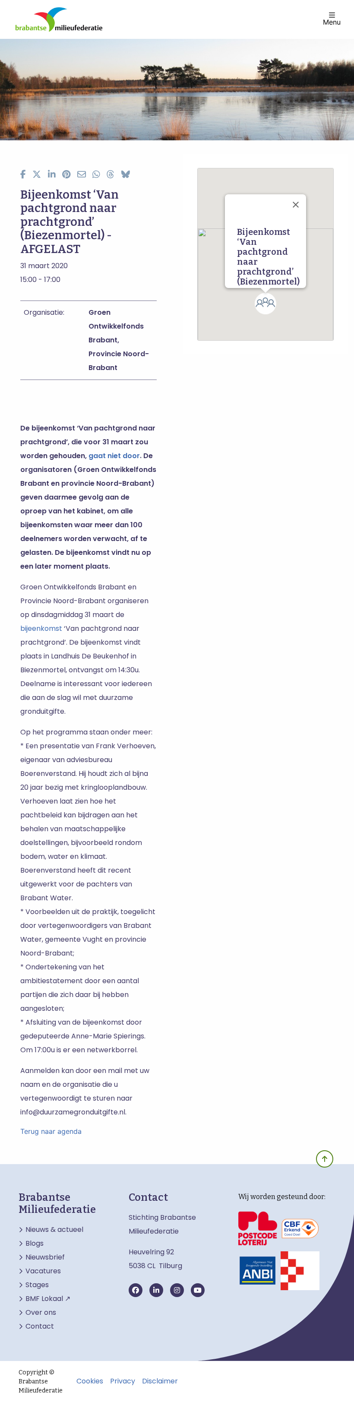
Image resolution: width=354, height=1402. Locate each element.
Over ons (40, 1312)
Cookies (89, 1381)
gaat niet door (114, 456)
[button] (265, 303)
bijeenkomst (41, 628)
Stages (37, 1285)
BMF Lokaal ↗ (47, 1298)
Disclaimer (160, 1381)
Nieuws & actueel (54, 1229)
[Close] (295, 204)
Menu (332, 21)
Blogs (34, 1243)
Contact (39, 1326)
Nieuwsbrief (45, 1257)
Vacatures (43, 1271)
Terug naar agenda (51, 1131)
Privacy (122, 1381)
